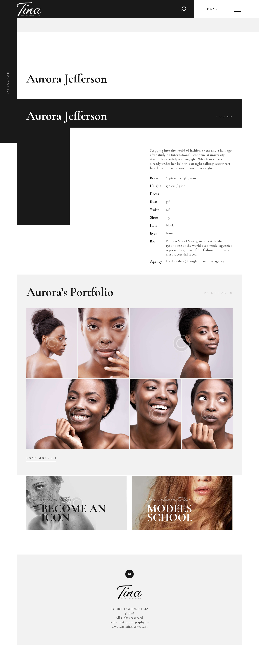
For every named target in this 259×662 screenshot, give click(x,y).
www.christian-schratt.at (129, 626)
